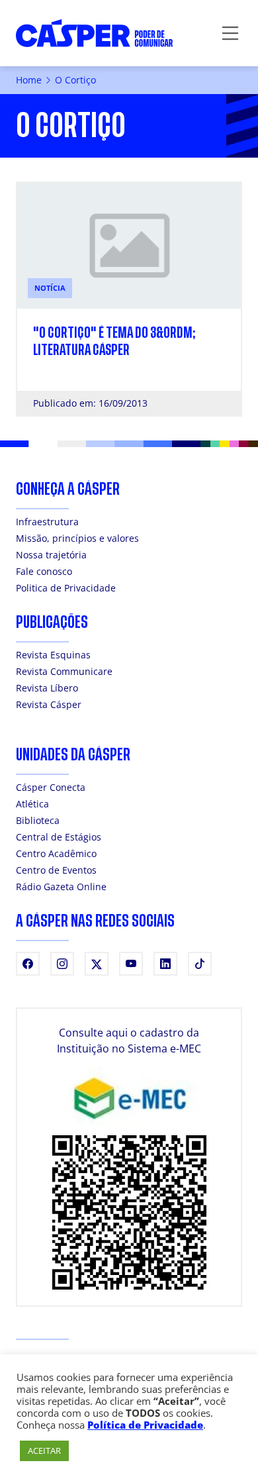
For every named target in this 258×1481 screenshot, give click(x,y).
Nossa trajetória (51, 554)
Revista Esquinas (53, 654)
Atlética (32, 803)
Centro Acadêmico (56, 853)
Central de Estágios (58, 837)
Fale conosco (44, 571)
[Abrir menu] (230, 33)
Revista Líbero (47, 688)
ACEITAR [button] (44, 1450)
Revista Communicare (64, 671)
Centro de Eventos (56, 870)
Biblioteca (38, 820)
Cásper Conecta (50, 787)
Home (29, 80)
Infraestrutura (47, 521)
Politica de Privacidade (66, 588)
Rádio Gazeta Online (61, 886)
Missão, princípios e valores (77, 538)
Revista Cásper (48, 704)
